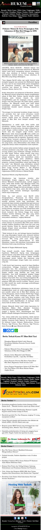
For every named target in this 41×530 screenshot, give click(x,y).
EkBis (38, 10)
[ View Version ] (20, 528)
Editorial (35, 16)
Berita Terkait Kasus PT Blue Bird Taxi (20, 336)
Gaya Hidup (13, 16)
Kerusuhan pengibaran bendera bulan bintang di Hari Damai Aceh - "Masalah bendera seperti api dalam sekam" (21, 405)
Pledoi (32, 379)
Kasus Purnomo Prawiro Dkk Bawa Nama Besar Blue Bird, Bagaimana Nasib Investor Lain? (20, 361)
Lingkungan (31, 10)
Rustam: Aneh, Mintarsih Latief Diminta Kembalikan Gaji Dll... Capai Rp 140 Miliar (19, 355)
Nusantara (25, 14)
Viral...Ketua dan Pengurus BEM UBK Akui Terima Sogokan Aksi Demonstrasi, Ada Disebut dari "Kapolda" (20, 472)
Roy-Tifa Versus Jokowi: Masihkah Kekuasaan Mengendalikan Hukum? (17, 451)
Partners (29, 521)
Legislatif (37, 12)
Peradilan (13, 12)
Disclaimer (20, 522)
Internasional (34, 14)
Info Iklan (35, 521)
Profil (30, 16)
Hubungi (18, 521)
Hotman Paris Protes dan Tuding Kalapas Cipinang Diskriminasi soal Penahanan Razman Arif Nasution (19, 467)
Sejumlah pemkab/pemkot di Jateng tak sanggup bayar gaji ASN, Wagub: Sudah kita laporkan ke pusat (20, 432)
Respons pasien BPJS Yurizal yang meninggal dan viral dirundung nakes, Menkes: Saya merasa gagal (20, 426)
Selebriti (12, 14)
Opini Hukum (22, 16)
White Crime (21, 10)
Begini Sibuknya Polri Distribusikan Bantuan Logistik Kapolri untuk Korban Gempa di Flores (19, 410)
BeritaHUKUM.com (24, 526)
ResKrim (5, 16)
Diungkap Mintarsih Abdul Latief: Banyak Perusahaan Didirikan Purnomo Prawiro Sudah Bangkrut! (20, 343)
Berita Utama (12, 10)
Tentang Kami (11, 521)
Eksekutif (5, 14)
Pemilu (18, 14)
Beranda (4, 10)
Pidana (19, 12)
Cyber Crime (4, 12)
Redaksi (24, 521)
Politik (31, 12)
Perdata (25, 12)
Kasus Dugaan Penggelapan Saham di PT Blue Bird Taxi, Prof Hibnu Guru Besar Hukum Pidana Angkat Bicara (21, 368)
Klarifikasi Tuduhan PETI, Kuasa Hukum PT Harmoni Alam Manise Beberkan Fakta (19, 461)
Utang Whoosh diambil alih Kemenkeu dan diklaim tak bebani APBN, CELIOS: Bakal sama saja (20, 421)
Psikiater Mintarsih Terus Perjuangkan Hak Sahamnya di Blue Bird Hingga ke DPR (18, 350)
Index (20, 17)
